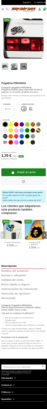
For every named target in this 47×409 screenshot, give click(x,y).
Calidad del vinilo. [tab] (12, 280)
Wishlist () (41, 2)
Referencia (5, 152)
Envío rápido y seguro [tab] (15, 284)
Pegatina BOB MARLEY (34, 243)
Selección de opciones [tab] (15, 293)
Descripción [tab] (9, 266)
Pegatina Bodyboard (12, 242)
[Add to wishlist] (23, 181)
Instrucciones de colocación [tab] (19, 289)
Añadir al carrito (26, 172)
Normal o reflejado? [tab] (13, 275)
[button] (3, 235)
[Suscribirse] (43, 366)
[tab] (23, 299)
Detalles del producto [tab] (15, 271)
